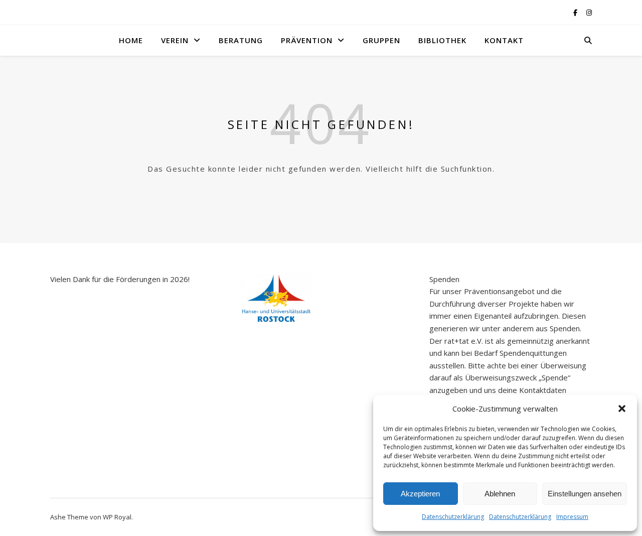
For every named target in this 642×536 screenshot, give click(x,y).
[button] (622, 409)
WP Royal (117, 516)
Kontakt (504, 40)
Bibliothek (442, 40)
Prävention (307, 40)
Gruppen (381, 40)
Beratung (241, 40)
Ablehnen (500, 493)
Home (131, 40)
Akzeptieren (420, 493)
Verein (175, 40)
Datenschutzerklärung (453, 516)
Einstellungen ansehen (584, 493)
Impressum (572, 516)
